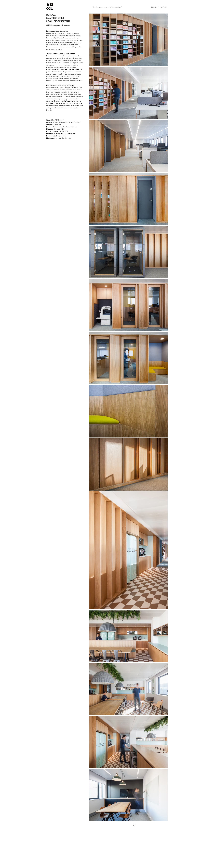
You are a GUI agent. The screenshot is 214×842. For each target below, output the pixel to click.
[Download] (134, 825)
